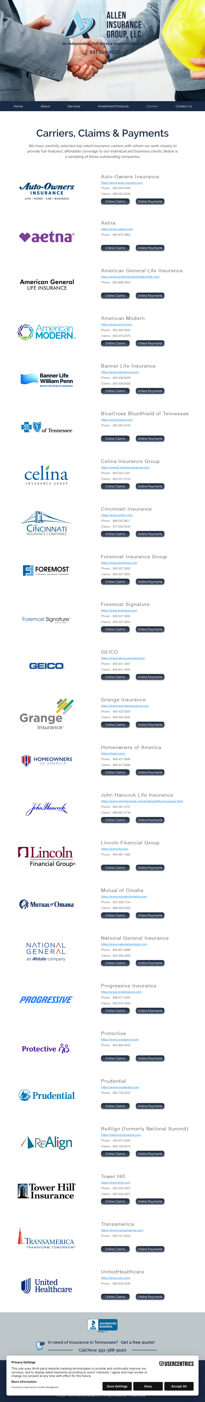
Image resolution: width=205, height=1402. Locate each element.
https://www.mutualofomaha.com (124, 896)
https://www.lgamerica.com (120, 372)
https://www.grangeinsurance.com (125, 706)
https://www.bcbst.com (117, 420)
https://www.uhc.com (115, 1278)
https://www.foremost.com (119, 563)
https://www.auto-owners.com (122, 183)
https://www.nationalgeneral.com (124, 944)
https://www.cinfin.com (117, 515)
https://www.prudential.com (120, 1087)
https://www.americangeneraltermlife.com (130, 277)
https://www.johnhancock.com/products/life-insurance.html (142, 801)
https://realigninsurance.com (121, 1135)
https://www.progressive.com (121, 992)
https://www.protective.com (120, 1039)
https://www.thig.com (115, 1182)
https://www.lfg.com (114, 849)
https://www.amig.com (116, 324)
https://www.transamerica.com (122, 1230)
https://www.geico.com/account (123, 658)
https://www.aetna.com (117, 229)
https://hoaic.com (113, 753)
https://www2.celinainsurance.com (125, 467)
